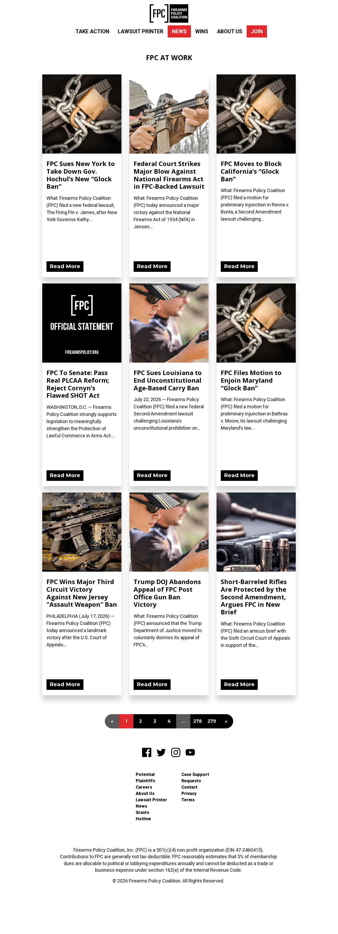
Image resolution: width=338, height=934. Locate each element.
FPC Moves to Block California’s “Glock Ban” (251, 171)
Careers (144, 787)
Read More (65, 266)
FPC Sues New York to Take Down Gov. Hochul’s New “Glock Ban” (80, 175)
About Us (229, 31)
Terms (188, 799)
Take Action (92, 31)
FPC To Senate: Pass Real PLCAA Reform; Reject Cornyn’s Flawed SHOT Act (77, 384)
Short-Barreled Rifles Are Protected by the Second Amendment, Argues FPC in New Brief (254, 596)
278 (197, 721)
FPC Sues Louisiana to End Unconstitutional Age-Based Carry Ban (168, 380)
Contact (189, 787)
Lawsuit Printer (140, 31)
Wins (201, 31)
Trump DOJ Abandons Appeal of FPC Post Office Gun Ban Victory (167, 593)
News (179, 31)
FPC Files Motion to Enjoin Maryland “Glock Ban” (251, 380)
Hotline (143, 818)
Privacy (188, 793)
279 (212, 721)
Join (257, 31)
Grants (142, 812)
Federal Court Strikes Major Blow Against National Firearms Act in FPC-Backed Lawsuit (169, 175)
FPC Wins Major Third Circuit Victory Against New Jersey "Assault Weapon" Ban (81, 593)
